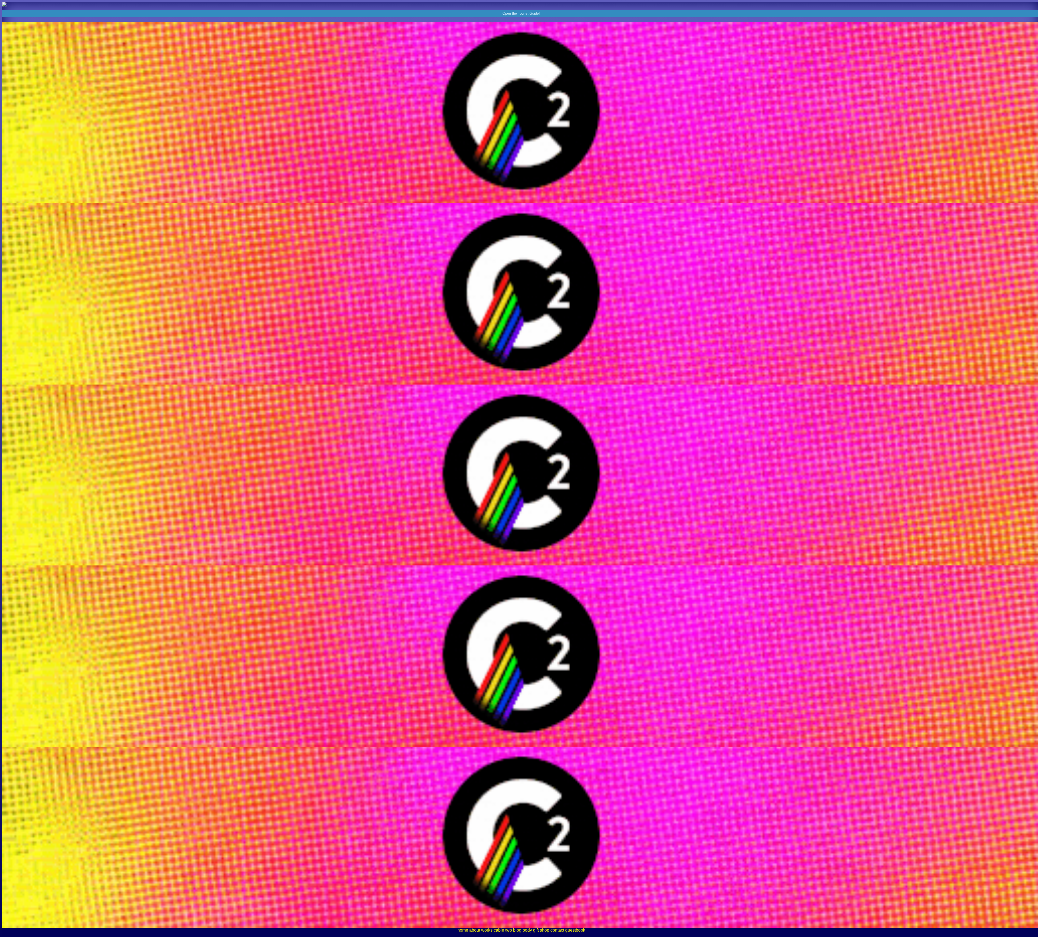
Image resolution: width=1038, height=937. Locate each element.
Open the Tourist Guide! (521, 13)
